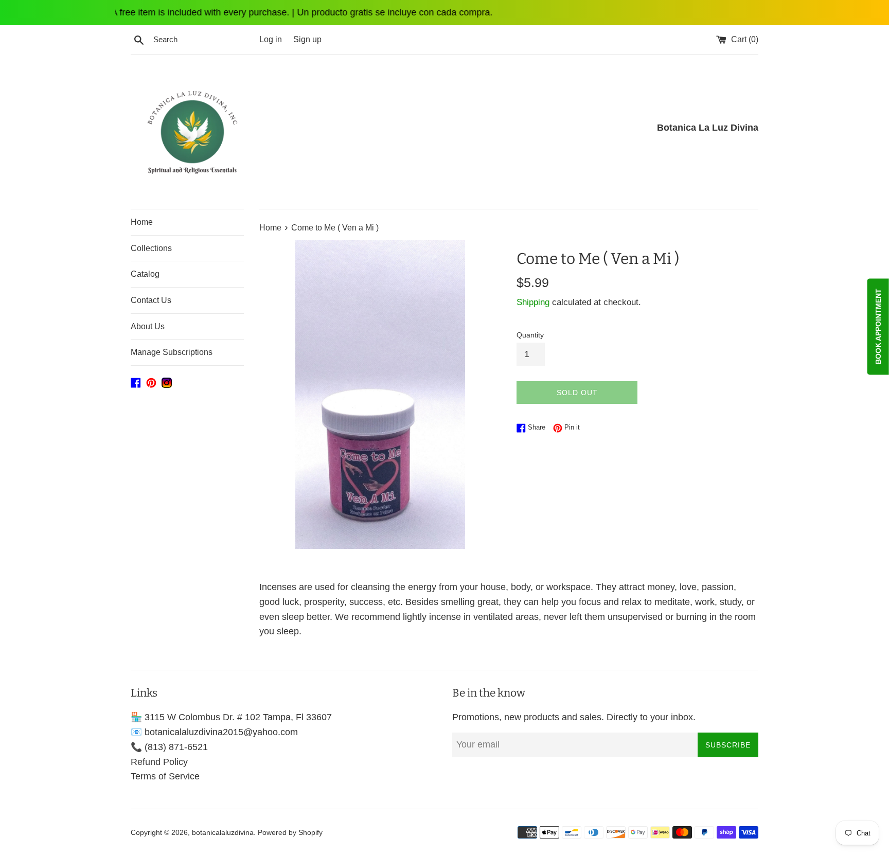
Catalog (145, 274)
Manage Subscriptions (171, 352)
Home (142, 222)
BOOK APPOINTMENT (878, 326)
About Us (148, 326)
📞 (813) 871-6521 (169, 747)
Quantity (530, 335)
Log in (270, 39)
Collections (151, 248)
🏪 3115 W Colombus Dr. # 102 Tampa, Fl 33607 (231, 717)
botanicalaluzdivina (223, 832)
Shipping (533, 302)
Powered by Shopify (290, 832)
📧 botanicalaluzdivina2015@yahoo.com (214, 732)
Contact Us (151, 300)
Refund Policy (159, 762)
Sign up (307, 39)
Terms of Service (165, 776)
